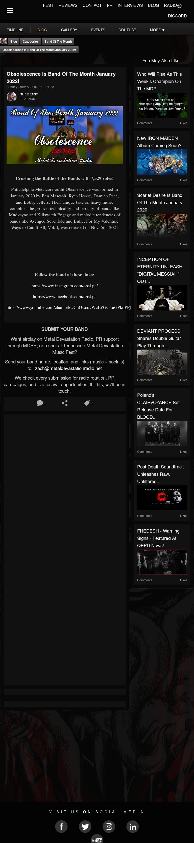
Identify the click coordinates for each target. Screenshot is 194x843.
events (98, 29)
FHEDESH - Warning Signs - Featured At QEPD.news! (158, 537)
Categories (31, 41)
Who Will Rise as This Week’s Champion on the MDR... (159, 81)
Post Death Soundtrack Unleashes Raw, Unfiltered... (160, 473)
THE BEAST (29, 94)
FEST (48, 5)
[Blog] (5, 60)
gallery (69, 29)
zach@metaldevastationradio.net (68, 368)
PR (110, 5)
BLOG (153, 5)
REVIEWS (68, 5)
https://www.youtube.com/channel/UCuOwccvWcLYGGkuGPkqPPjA (70, 307)
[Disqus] (65, 484)
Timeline (15, 29)
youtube (127, 29)
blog (42, 29)
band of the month (58, 41)
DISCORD (177, 16)
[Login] (179, 5)
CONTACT (92, 5)
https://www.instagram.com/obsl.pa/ (65, 285)
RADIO (170, 5)
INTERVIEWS (130, 5)
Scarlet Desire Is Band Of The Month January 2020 (159, 202)
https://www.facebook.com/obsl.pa (64, 296)
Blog (13, 41)
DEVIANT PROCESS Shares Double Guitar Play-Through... (159, 338)
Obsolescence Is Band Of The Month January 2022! (39, 49)
